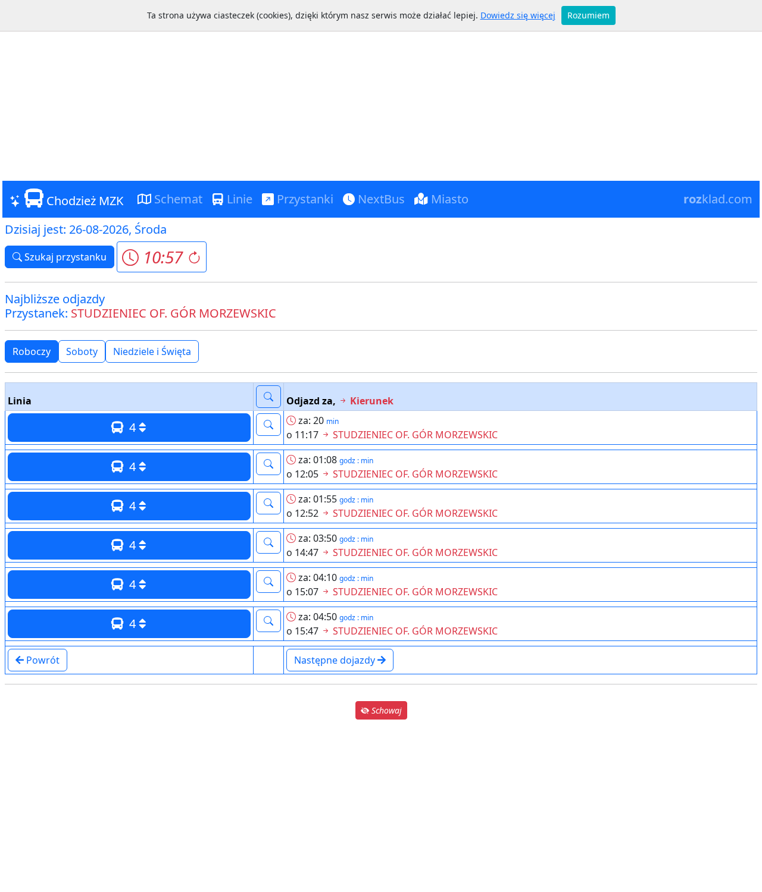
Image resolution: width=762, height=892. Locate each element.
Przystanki (303, 199)
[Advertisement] (381, 91)
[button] (162, 256)
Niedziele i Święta (152, 351)
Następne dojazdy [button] (335, 660)
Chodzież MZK (83, 201)
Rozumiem (588, 15)
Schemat (176, 199)
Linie (238, 199)
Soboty (82, 351)
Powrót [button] (42, 660)
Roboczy (32, 351)
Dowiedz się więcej (517, 15)
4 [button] (131, 427)
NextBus (380, 199)
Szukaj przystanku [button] (64, 256)
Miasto (448, 199)
